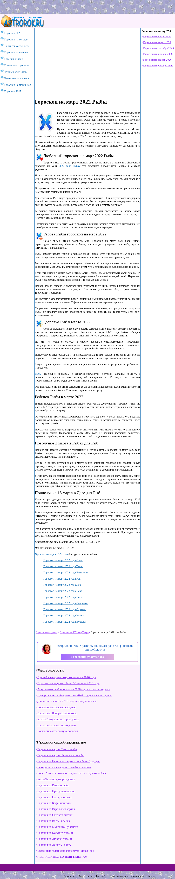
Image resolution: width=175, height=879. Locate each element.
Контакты (69, 876)
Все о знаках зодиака (16, 78)
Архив (151, 876)
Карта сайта (85, 876)
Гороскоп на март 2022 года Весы (63, 597)
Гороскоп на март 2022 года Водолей (64, 621)
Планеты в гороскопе (16, 65)
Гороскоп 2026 (12, 33)
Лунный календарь (15, 71)
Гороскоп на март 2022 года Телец (63, 566)
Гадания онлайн (13, 58)
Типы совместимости (16, 46)
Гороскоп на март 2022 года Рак (61, 578)
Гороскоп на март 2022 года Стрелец (64, 609)
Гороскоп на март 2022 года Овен (63, 560)
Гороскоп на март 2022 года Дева (62, 590)
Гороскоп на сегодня (16, 39)
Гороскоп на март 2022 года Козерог (64, 615)
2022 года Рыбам (69, 165)
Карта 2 (100, 876)
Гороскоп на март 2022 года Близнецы (65, 572)
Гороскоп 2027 (12, 91)
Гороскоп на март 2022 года (51, 554)
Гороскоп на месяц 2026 (18, 84)
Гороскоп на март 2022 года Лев (62, 584)
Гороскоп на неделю (16, 52)
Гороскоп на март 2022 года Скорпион (65, 603)
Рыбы (38, 373)
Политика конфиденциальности (126, 876)
